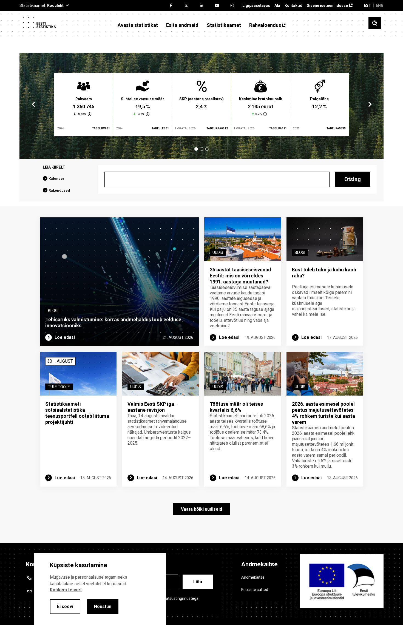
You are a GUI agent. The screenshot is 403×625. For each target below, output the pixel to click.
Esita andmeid (182, 25)
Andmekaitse (253, 577)
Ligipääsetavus (256, 6)
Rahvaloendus (265, 25)
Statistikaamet (224, 25)
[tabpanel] (83, 104)
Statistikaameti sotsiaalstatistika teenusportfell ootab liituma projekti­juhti (77, 413)
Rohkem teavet (66, 589)
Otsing (352, 179)
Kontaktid (293, 6)
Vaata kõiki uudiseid (201, 509)
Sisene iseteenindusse (327, 6)
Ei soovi (65, 606)
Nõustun (102, 606)
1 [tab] (196, 149)
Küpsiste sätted (254, 589)
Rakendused (59, 190)
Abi (277, 6)
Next (369, 104)
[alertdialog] (100, 589)
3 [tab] (207, 149)
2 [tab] (201, 149)
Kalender (56, 179)
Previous (33, 104)
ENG (380, 5)
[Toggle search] (375, 23)
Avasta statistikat (138, 25)
